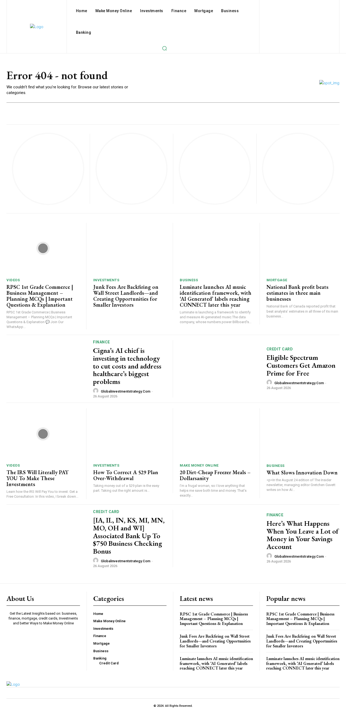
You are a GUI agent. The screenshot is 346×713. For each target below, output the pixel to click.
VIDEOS (13, 280)
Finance (101, 342)
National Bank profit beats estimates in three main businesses (297, 292)
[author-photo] (96, 391)
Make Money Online (199, 465)
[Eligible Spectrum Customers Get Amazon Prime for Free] (220, 368)
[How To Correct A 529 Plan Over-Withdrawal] (129, 433)
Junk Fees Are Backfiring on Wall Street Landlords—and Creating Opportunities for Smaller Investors (125, 295)
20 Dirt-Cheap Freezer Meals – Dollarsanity (215, 475)
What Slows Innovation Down (302, 472)
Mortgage (277, 280)
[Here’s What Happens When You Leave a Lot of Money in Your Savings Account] (220, 538)
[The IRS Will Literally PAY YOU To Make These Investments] (42, 433)
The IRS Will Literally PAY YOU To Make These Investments (37, 478)
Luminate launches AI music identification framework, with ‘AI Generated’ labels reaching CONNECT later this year (215, 295)
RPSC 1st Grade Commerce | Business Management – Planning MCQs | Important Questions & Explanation (39, 295)
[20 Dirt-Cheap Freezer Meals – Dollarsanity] (216, 433)
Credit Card (280, 349)
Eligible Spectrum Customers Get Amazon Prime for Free (301, 365)
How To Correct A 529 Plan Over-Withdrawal (125, 475)
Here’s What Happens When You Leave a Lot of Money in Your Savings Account (302, 535)
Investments (106, 280)
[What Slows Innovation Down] (303, 433)
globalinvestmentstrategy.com (125, 391)
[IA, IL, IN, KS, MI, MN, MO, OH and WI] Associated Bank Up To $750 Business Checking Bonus (129, 535)
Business (189, 280)
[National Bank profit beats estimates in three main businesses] (303, 248)
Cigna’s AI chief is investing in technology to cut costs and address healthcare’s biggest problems (127, 366)
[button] (164, 48)
